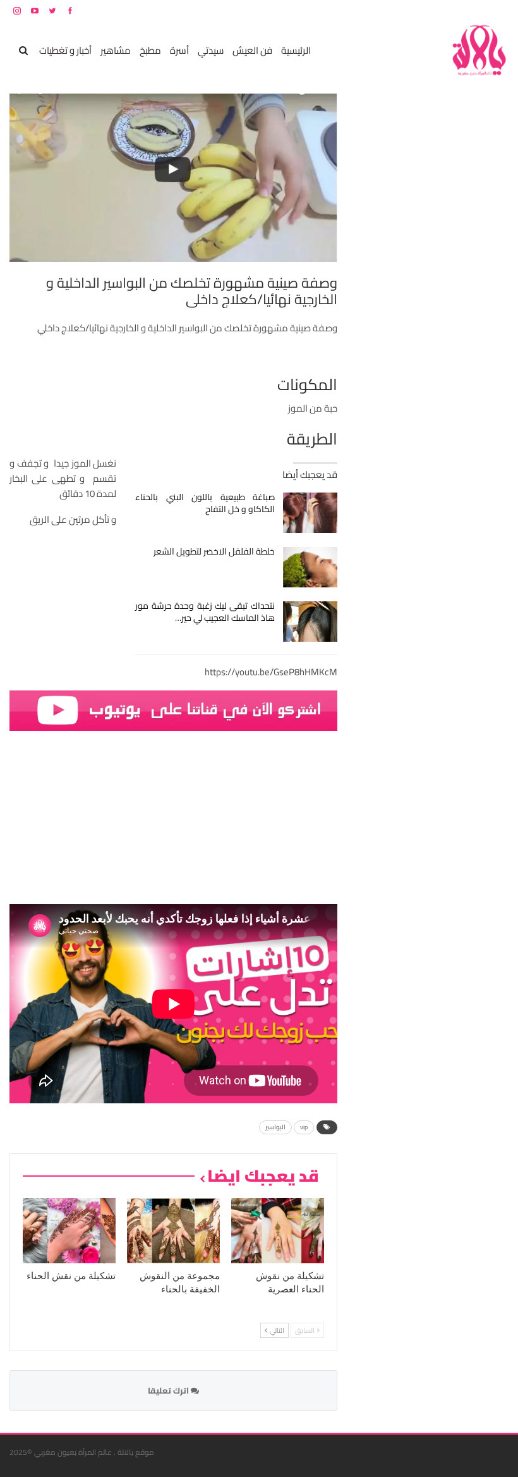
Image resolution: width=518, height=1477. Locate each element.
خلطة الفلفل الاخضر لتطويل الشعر (214, 551)
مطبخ (150, 50)
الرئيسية (296, 50)
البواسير (275, 1127)
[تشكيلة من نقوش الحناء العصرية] (277, 1230)
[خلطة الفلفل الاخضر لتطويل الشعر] (310, 567)
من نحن (499, 10)
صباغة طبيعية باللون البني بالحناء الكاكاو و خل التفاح (205, 503)
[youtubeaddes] (173, 710)
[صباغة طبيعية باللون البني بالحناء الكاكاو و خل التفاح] (310, 513)
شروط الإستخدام (387, 10)
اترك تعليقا (169, 1390)
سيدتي (211, 50)
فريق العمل (463, 10)
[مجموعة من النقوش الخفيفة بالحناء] (173, 1230)
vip (304, 1127)
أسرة (179, 50)
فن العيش (252, 50)
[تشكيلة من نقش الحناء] (69, 1230)
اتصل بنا (428, 10)
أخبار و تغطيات (65, 50)
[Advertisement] (414, 283)
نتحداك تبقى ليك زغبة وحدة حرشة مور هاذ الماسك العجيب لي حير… (205, 612)
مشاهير (115, 50)
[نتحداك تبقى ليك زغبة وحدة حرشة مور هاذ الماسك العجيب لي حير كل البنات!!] (310, 621)
